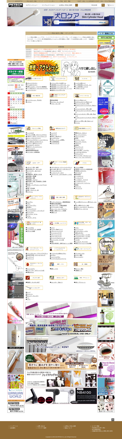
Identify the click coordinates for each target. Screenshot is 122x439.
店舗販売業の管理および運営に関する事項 (102, 431)
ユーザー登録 (95, 426)
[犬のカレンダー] (58, 279)
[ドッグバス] (82, 80)
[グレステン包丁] (34, 279)
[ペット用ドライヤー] (34, 80)
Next (113, 18)
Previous (9, 18)
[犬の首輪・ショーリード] (58, 224)
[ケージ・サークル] (82, 97)
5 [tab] (63, 27)
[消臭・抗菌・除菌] (58, 199)
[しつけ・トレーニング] (82, 250)
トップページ (14, 426)
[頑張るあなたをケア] (58, 130)
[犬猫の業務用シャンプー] (82, 130)
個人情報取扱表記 (96, 429)
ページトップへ (112, 419)
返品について (68, 428)
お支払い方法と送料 (65, 5)
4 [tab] (62, 27)
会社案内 (12, 428)
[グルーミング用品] (34, 130)
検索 (103, 5)
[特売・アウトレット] (82, 279)
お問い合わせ (41, 426)
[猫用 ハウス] (58, 265)
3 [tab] (61, 27)
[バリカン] (82, 164)
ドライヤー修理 (41, 428)
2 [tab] (59, 27)
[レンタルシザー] (34, 289)
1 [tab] (58, 27)
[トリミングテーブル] (58, 80)
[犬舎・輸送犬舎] (34, 97)
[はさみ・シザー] (34, 164)
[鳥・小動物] (82, 265)
